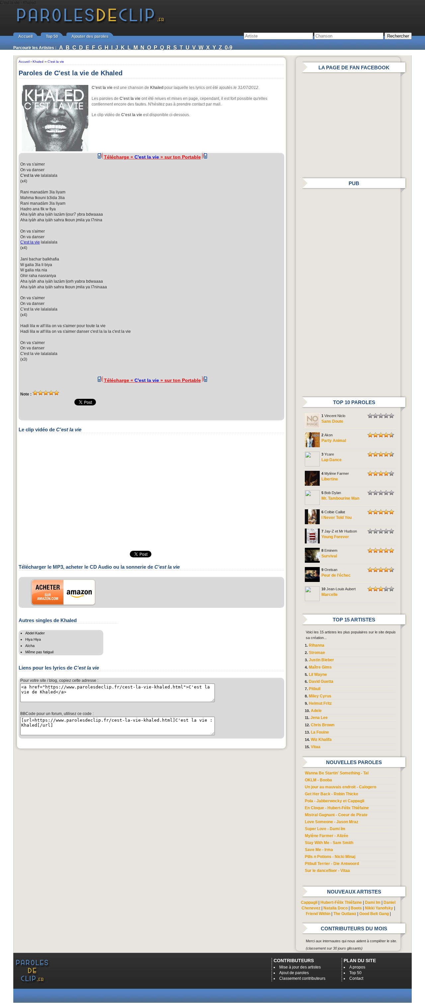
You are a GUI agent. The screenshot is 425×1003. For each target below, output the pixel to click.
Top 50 (52, 36)
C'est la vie (30, 175)
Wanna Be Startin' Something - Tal (337, 773)
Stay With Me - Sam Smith (329, 842)
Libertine (329, 479)
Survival (329, 556)
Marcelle (329, 594)
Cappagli (309, 902)
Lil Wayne (318, 674)
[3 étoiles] (45, 392)
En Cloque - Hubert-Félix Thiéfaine (337, 808)
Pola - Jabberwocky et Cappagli (334, 801)
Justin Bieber (321, 660)
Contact (356, 978)
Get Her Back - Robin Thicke (331, 794)
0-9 (228, 47)
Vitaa (315, 747)
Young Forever (335, 537)
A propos (357, 967)
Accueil (25, 36)
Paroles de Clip (90, 22)
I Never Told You (336, 517)
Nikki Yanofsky (379, 908)
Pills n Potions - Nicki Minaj (330, 856)
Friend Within (318, 913)
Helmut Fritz (320, 703)
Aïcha (30, 646)
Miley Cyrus (320, 696)
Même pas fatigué (39, 652)
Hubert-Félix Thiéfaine (341, 902)
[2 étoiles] (40, 392)
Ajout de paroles (294, 972)
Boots (356, 908)
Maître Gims (320, 667)
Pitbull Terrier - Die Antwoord (332, 863)
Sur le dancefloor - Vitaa (327, 870)
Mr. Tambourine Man (340, 498)
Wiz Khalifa (321, 739)
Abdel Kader (35, 633)
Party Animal (333, 440)
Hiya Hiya (33, 639)
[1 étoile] (35, 392)
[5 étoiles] (56, 392)
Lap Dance (331, 460)
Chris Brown (322, 725)
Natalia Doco (335, 908)
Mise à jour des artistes (300, 967)
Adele (316, 710)
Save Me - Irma (319, 849)
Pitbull (314, 688)
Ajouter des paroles (90, 36)
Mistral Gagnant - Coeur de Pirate (336, 815)
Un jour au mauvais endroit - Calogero (340, 787)
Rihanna (316, 645)
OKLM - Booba (318, 780)
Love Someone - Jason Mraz (331, 822)
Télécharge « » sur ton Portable (152, 157)
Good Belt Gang (374, 913)
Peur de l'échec (336, 575)
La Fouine (320, 732)
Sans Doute (332, 421)
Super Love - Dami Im (325, 828)
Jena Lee (319, 717)
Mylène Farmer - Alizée (326, 835)
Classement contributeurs (302, 978)
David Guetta (321, 681)
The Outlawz (344, 913)
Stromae (317, 652)
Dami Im (373, 902)
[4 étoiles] (51, 392)
